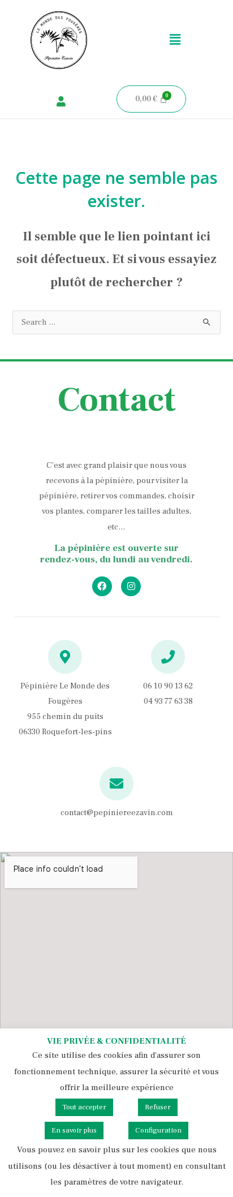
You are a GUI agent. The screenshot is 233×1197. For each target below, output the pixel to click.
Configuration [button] (158, 1130)
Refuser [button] (158, 1107)
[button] (174, 39)
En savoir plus (74, 1130)
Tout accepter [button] (84, 1107)
